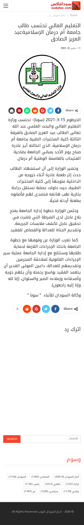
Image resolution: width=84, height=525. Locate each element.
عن (29, 491)
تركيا (72, 484)
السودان (17, 476)
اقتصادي (40, 476)
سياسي (49, 491)
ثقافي (52, 484)
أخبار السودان (67, 476)
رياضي (71, 491)
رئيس (32, 484)
